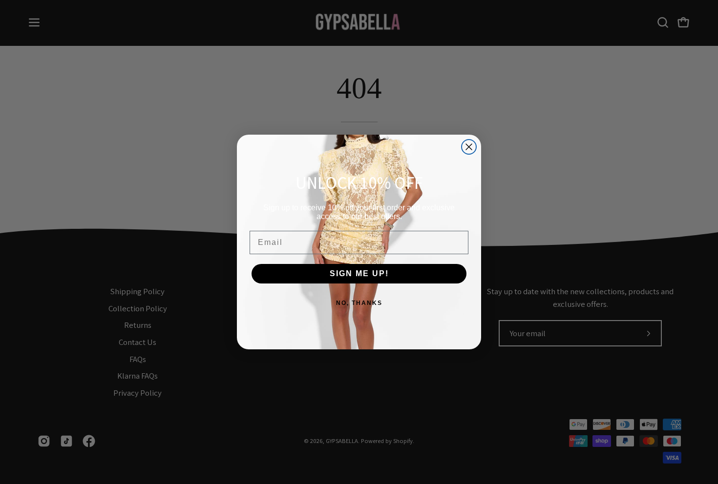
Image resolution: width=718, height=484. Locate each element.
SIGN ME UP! (359, 273)
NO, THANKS (359, 303)
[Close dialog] (469, 147)
